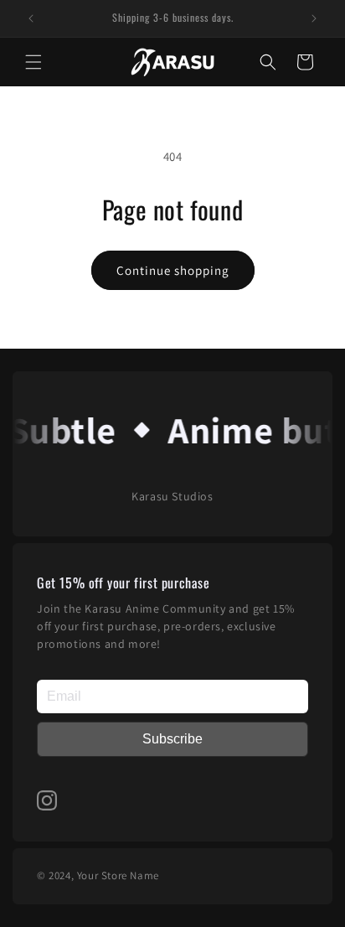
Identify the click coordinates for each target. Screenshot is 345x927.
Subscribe (172, 739)
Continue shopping (172, 270)
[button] (33, 62)
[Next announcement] (314, 18)
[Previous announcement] (31, 18)
